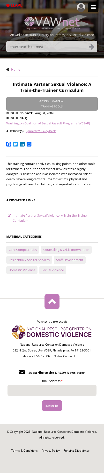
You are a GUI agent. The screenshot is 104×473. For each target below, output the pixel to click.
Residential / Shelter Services (29, 260)
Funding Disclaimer (76, 451)
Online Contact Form (67, 356)
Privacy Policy (51, 451)
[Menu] (93, 7)
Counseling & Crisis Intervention (66, 249)
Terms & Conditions (24, 451)
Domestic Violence (22, 270)
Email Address (50, 381)
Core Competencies (23, 249)
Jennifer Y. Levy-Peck (41, 131)
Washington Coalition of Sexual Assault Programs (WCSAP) (48, 123)
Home (15, 69)
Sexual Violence (53, 270)
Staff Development (69, 260)
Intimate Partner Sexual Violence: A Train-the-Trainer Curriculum (50, 218)
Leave (16, 5)
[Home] (51, 28)
